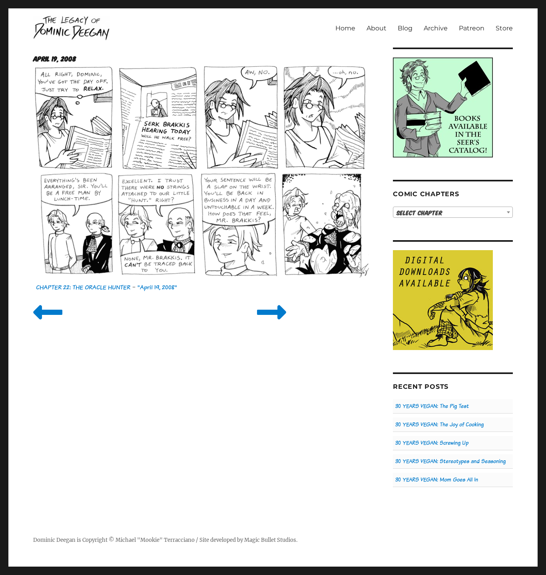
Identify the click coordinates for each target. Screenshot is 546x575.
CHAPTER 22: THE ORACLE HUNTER (83, 287)
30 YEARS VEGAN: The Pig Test (432, 406)
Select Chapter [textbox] (419, 212)
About (377, 28)
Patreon (471, 28)
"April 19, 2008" (157, 287)
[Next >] (271, 322)
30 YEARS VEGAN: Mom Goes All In (436, 479)
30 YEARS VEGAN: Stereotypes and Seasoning (450, 461)
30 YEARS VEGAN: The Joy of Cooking (439, 424)
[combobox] (453, 212)
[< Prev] (47, 322)
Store (504, 28)
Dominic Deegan (54, 540)
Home (345, 28)
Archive (436, 28)
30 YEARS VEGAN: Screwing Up (431, 443)
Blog (405, 28)
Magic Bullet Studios (270, 540)
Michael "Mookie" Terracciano (155, 540)
